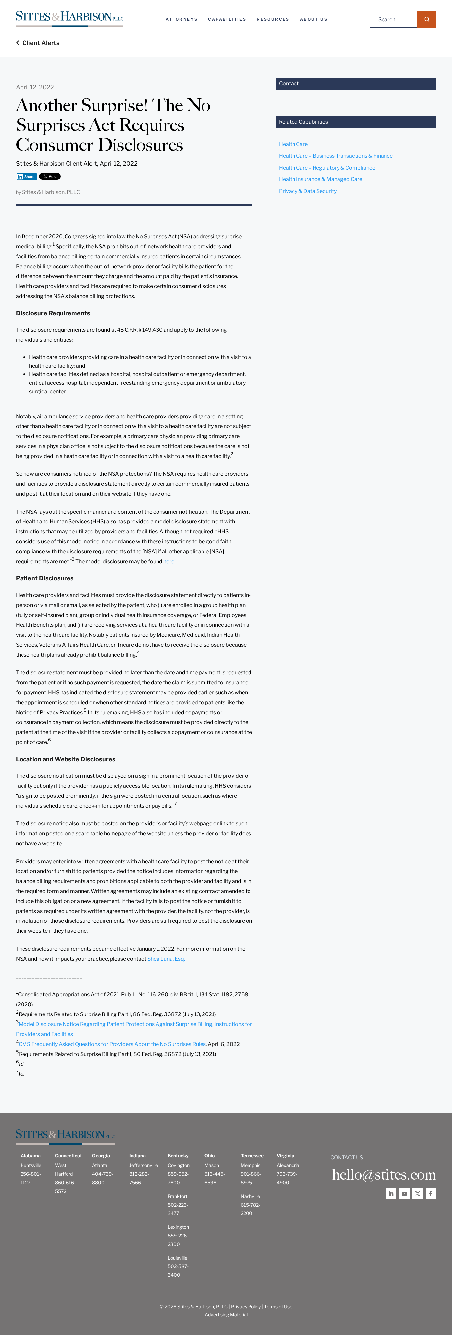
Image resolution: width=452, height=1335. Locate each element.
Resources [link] (273, 19)
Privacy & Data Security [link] (308, 191)
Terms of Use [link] (278, 1306)
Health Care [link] (293, 144)
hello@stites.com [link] (384, 1175)
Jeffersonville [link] (143, 1165)
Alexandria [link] (288, 1165)
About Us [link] (314, 19)
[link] (69, 19)
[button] (426, 19)
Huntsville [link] (31, 1165)
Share (29, 176)
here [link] (168, 561)
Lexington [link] (178, 1227)
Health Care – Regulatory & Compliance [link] (327, 168)
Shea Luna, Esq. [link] (166, 959)
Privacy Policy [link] (246, 1306)
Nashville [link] (250, 1196)
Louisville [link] (177, 1258)
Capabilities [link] (227, 19)
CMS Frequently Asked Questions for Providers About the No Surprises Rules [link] (112, 1044)
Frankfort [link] (177, 1196)
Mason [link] (211, 1165)
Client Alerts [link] (41, 42)
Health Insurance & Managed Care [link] (320, 179)
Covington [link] (179, 1165)
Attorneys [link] (182, 19)
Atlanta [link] (99, 1165)
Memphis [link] (250, 1165)
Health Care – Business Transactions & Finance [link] (336, 156)
